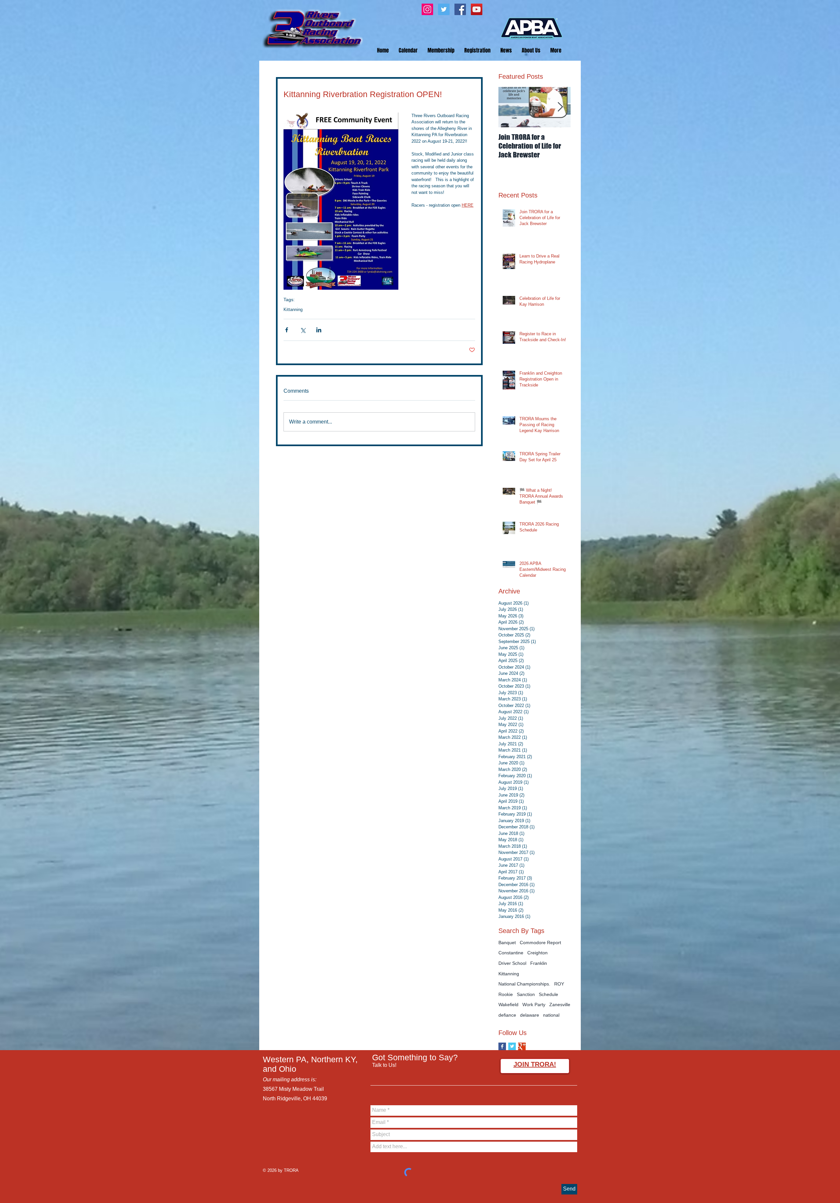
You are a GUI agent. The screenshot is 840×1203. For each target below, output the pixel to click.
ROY (559, 983)
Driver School (512, 963)
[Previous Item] (509, 107)
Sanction (526, 994)
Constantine (510, 952)
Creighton (537, 952)
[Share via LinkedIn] (319, 330)
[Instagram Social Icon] (427, 9)
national (551, 1015)
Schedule (548, 994)
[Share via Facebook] (287, 330)
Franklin (538, 963)
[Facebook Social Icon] (460, 9)
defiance (507, 1015)
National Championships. (524, 983)
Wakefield (508, 1004)
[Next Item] (560, 107)
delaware (529, 1015)
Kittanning (293, 309)
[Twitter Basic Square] (512, 1046)
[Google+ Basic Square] (522, 1046)
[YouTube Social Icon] (476, 9)
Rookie (505, 994)
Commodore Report (540, 942)
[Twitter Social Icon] (444, 9)
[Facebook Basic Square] (502, 1046)
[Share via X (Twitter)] (303, 330)
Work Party (533, 1004)
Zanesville (559, 1004)
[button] (477, 50)
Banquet (507, 942)
